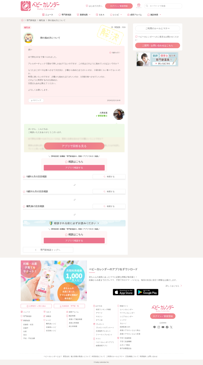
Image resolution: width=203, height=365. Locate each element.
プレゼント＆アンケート (105, 328)
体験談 (48, 316)
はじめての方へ (95, 6)
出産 (25, 331)
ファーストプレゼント (104, 335)
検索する (111, 176)
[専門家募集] (157, 59)
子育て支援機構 (125, 341)
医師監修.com (125, 327)
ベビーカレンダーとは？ (53, 356)
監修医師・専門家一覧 (70, 306)
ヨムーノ (123, 323)
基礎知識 (84, 15)
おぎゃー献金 (125, 345)
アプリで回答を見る (74, 146)
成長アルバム (136, 15)
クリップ (37, 100)
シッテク (123, 320)
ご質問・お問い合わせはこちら (157, 45)
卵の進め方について (56, 20)
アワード (99, 313)
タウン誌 (99, 320)
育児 (25, 335)
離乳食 (42, 20)
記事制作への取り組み (37, 306)
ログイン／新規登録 (119, 6)
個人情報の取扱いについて (81, 356)
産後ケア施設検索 (75, 319)
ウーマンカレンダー (127, 313)
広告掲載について (132, 356)
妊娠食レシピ (51, 327)
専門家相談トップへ (50, 250)
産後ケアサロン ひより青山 (129, 330)
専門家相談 (66, 15)
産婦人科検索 (74, 323)
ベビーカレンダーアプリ (105, 342)
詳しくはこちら (172, 286)
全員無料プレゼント (103, 331)
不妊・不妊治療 (29, 338)
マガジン (99, 316)
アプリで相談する (74, 167)
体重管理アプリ (101, 346)
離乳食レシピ (51, 324)
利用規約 (143, 356)
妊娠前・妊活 (28, 324)
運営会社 (66, 356)
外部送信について (98, 356)
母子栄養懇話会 (125, 348)
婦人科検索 (73, 326)
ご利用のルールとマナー (157, 28)
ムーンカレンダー (126, 309)
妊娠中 (25, 328)
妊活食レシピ (51, 331)
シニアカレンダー (126, 316)
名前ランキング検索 (103, 309)
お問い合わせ (152, 356)
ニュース (49, 15)
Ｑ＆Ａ (102, 15)
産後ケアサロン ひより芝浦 (129, 334)
